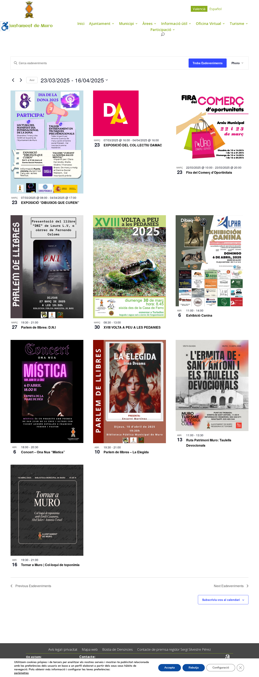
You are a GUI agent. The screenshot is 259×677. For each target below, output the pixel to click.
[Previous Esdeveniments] (13, 80)
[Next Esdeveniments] (20, 80)
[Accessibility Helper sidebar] (5, 26)
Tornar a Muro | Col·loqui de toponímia (50, 564)
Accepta (169, 668)
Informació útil (174, 24)
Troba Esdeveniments (208, 63)
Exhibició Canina (199, 315)
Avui (32, 80)
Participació (160, 30)
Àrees (147, 24)
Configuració (220, 668)
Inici (81, 24)
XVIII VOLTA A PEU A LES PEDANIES (132, 327)
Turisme (237, 24)
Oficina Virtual (208, 24)
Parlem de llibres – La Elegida (126, 452)
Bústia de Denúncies (117, 649)
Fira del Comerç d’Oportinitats (209, 172)
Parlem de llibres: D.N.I (38, 327)
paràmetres (21, 673)
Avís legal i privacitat (62, 649)
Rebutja (194, 668)
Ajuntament (99, 24)
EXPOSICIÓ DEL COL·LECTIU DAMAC (133, 145)
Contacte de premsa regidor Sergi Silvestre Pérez (174, 649)
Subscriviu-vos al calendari (221, 600)
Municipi (126, 24)
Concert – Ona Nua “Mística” (43, 452)
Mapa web (90, 649)
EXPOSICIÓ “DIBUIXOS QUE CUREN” (50, 202)
